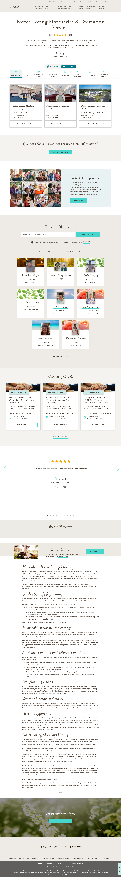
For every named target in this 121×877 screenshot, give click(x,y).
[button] (106, 2)
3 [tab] (53, 515)
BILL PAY (88, 2)
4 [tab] (56, 515)
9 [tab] (71, 515)
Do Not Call (93, 858)
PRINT (97, 2)
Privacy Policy (48, 858)
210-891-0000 (87, 117)
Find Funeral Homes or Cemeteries (86, 7)
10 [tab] (73, 515)
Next (116, 468)
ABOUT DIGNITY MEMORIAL (58, 2)
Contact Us (24, 858)
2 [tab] (50, 515)
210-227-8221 (17, 117)
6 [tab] (62, 515)
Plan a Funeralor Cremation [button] (41, 7)
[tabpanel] (60, 477)
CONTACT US (76, 2)
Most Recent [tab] (44, 251)
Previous (4, 472)
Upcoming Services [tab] (74, 251)
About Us (12, 858)
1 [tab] (48, 515)
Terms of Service (64, 858)
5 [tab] (59, 515)
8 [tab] (68, 515)
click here (95, 727)
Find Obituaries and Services (64, 7)
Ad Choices (107, 858)
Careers (35, 858)
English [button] (106, 2)
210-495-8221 (52, 117)
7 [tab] (65, 515)
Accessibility (80, 858)
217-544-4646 (63, 556)
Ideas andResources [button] (104, 7)
